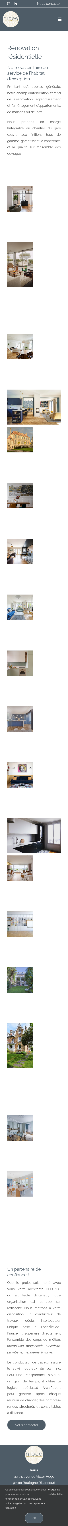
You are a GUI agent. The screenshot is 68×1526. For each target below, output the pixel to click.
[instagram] (8, 3)
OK (34, 1518)
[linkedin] (15, 3)
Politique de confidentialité (55, 1492)
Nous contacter (49, 3)
